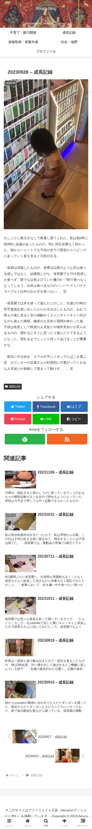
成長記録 (14, 386)
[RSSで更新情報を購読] (67, 439)
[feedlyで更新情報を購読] (25, 439)
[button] (74, 419)
